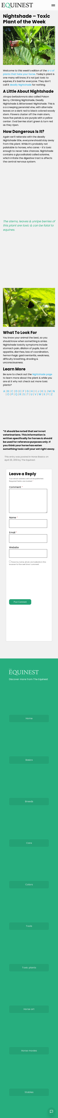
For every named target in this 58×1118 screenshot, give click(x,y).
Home (29, 718)
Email (13, 532)
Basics (29, 760)
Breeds (29, 801)
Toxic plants (29, 967)
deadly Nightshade (21, 84)
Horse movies (29, 1050)
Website (14, 547)
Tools (29, 926)
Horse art (29, 1009)
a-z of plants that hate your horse (28, 72)
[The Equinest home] (17, 5)
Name (13, 517)
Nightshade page (42, 374)
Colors (29, 884)
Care (29, 843)
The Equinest (28, 459)
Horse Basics (38, 456)
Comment (16, 487)
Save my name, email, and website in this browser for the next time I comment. (27, 563)
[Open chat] (51, 1111)
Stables (29, 1092)
